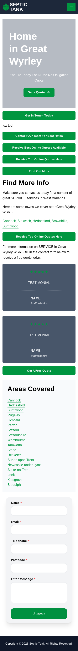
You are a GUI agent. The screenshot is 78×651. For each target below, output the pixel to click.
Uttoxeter (14, 455)
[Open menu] (71, 7)
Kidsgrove (14, 480)
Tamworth (14, 445)
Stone (11, 450)
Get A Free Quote (39, 370)
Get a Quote (36, 92)
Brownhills (59, 221)
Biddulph (14, 484)
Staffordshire (16, 435)
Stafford (13, 430)
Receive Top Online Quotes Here (39, 159)
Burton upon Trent (20, 460)
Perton (12, 425)
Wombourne (16, 440)
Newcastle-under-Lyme (24, 465)
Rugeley (13, 415)
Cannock (9, 221)
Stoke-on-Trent (18, 470)
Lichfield (13, 420)
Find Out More (39, 171)
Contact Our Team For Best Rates (39, 135)
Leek (11, 475)
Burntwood (10, 226)
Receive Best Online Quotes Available (39, 147)
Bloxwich (24, 221)
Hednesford (41, 221)
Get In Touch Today (39, 115)
